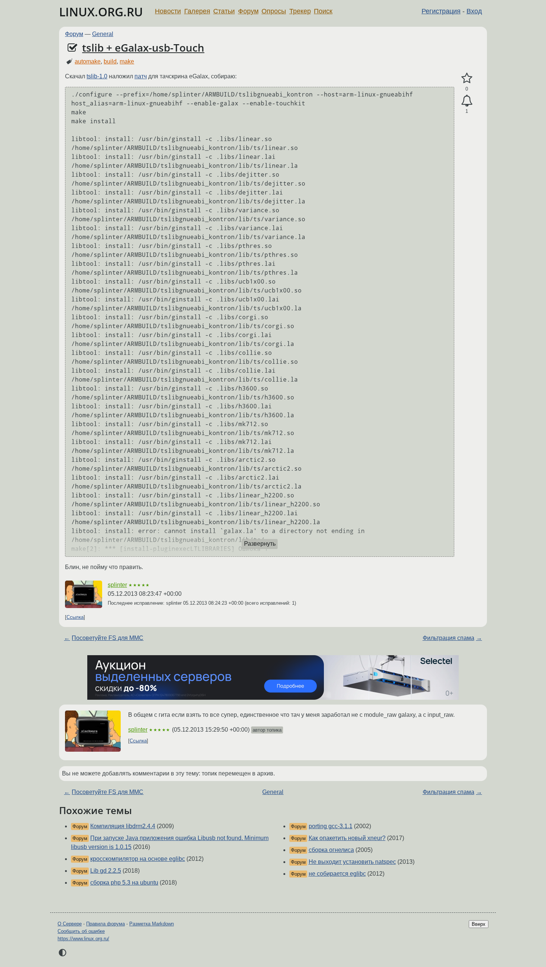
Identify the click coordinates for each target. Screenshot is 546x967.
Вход (474, 11)
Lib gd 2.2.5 (105, 871)
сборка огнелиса (331, 850)
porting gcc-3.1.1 (330, 826)
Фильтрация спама (448, 638)
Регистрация (441, 11)
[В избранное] (466, 78)
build (110, 61)
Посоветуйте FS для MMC (107, 638)
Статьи (224, 11)
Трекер (300, 11)
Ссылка (75, 617)
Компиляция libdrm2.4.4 (122, 826)
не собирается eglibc (337, 873)
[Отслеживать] (466, 101)
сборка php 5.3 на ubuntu (124, 882)
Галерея (197, 11)
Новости (168, 11)
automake (88, 61)
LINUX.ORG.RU (101, 12)
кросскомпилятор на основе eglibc (137, 859)
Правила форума (105, 924)
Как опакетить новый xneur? (347, 838)
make (127, 61)
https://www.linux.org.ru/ (83, 938)
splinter (117, 585)
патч (140, 76)
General (102, 34)
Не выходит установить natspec (352, 862)
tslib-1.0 (97, 76)
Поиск (323, 11)
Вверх (478, 924)
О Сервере (70, 924)
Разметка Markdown (151, 924)
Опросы (273, 11)
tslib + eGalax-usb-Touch (143, 47)
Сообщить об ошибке (81, 931)
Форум (248, 11)
